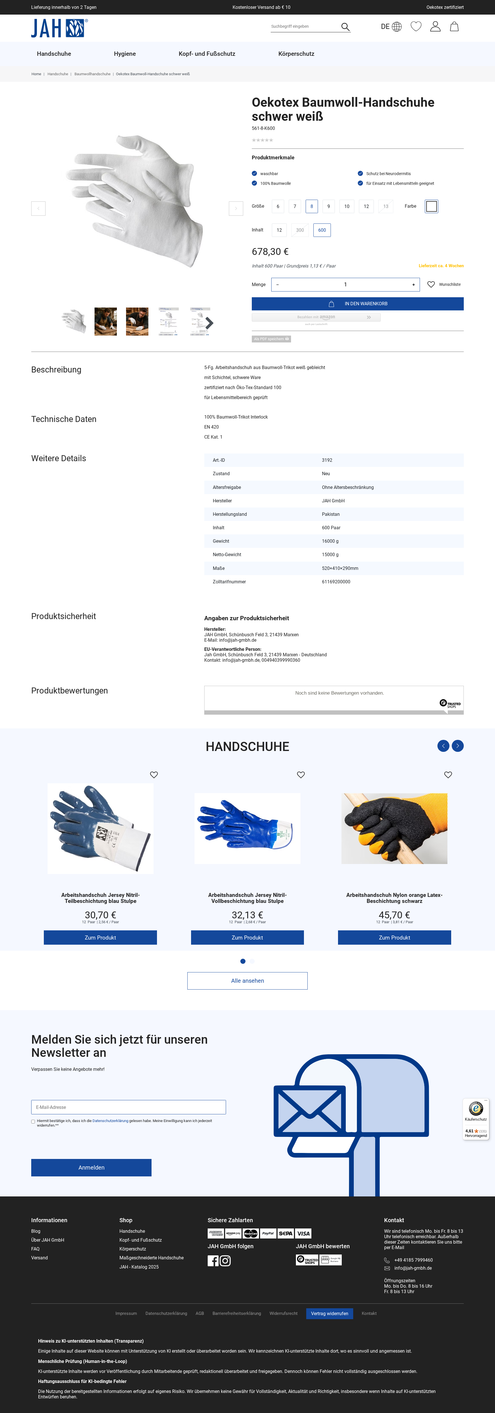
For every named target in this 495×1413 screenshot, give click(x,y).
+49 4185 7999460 (413, 1260)
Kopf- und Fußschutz (140, 1240)
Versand (39, 1258)
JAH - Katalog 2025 (139, 1267)
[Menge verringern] (278, 284)
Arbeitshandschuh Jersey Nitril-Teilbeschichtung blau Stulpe (100, 898)
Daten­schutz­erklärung (166, 1313)
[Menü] (485, 1101)
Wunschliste (450, 284)
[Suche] (345, 27)
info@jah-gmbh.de (413, 1268)
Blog (35, 1231)
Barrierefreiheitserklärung (237, 1313)
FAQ (35, 1249)
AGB (200, 1313)
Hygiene (125, 53)
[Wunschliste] (416, 29)
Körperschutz (132, 1249)
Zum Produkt (100, 937)
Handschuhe (57, 74)
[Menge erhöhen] (414, 284)
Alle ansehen (247, 980)
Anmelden (91, 1167)
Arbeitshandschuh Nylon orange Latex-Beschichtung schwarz (394, 898)
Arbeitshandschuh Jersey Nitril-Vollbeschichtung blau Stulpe (247, 898)
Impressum (126, 1313)
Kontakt (369, 1313)
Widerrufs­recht (284, 1313)
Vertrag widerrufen (329, 1313)
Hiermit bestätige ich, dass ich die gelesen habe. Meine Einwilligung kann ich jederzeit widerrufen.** (124, 1123)
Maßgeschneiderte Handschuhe (151, 1258)
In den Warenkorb (366, 303)
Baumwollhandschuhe (92, 74)
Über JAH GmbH (47, 1240)
